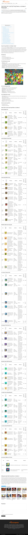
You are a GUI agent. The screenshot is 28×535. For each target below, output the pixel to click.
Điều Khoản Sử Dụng (21, 534)
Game (5, 3)
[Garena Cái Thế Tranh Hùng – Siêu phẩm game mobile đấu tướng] (9, 489)
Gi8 (14, 3)
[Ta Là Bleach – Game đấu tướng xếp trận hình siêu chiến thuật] (14, 489)
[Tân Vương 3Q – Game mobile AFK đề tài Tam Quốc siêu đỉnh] (14, 495)
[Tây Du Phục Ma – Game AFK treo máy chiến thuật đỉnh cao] (24, 495)
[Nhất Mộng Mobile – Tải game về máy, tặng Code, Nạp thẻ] (3, 495)
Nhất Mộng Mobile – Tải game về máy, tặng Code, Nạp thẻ (3, 498)
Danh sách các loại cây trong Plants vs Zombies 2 (8, 32)
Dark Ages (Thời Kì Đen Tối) (6, 38)
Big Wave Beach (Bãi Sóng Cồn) (6, 39)
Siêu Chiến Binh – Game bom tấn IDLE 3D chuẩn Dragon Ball (9, 498)
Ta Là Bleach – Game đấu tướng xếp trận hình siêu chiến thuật (14, 492)
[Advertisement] (14, 19)
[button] (26, 3)
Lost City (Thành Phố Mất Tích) (6, 41)
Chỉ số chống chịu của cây (6, 30)
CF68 (13, 3)
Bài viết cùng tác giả (8, 486)
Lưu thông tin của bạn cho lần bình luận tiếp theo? (7, 514)
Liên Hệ (16, 3)
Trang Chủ (3, 3)
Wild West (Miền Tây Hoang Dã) (6, 36)
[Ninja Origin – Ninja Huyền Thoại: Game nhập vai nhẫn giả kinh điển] (19, 489)
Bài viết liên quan (3, 486)
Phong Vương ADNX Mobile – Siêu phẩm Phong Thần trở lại (3, 492)
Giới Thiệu (17, 534)
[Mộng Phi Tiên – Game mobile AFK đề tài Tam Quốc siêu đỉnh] (24, 489)
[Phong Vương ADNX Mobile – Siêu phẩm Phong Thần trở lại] (3, 489)
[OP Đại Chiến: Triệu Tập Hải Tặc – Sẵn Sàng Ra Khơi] (19, 495)
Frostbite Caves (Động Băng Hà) (6, 40)
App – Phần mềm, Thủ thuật (9, 3)
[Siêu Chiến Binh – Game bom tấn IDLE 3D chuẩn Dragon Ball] (9, 495)
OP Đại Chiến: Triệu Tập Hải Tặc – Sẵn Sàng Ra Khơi (19, 498)
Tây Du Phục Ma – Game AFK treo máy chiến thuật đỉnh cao (24, 498)
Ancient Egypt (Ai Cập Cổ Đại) (6, 34)
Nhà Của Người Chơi (5, 33)
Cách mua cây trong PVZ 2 (6, 31)
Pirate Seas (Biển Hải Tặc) (6, 35)
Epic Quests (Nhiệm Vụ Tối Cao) (6, 42)
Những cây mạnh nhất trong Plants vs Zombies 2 (8, 43)
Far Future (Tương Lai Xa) (6, 37)
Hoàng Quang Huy (4, 8)
